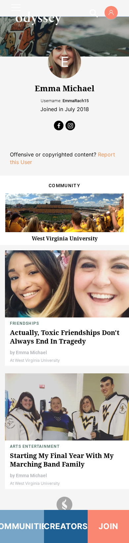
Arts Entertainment (35, 446)
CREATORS (66, 526)
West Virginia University (65, 238)
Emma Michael (31, 352)
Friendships (24, 323)
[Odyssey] (38, 18)
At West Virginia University (35, 360)
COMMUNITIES (22, 526)
